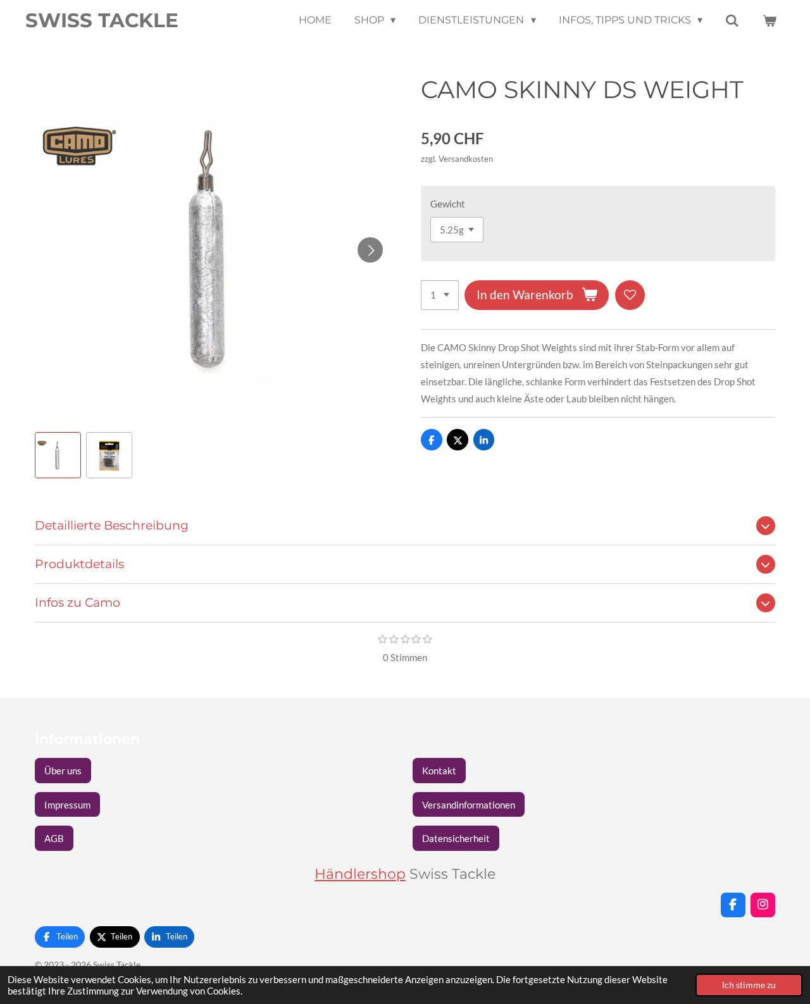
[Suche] (732, 20)
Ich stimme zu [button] (749, 985)
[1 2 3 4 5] (440, 295)
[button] (58, 455)
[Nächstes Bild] (370, 250)
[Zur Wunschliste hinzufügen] (630, 295)
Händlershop (360, 874)
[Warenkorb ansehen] (769, 20)
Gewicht (447, 203)
